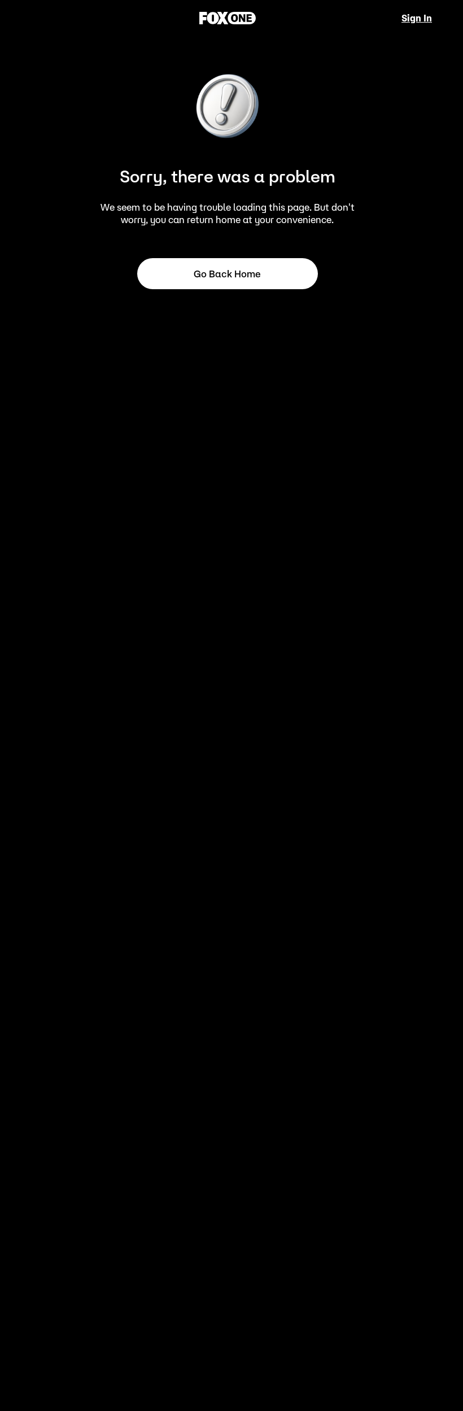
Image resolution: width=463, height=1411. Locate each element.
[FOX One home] (227, 18)
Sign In (416, 18)
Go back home (227, 274)
